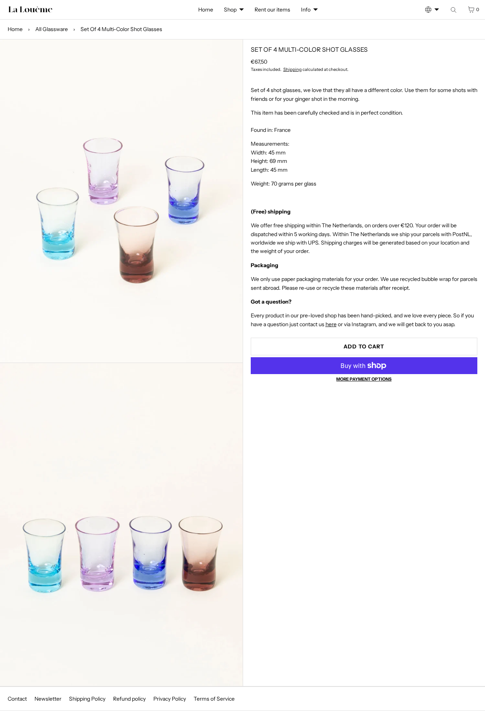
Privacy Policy (169, 698)
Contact (17, 698)
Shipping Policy (87, 698)
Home (205, 9)
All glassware (51, 29)
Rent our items (272, 9)
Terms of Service (214, 698)
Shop (230, 9)
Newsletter (48, 698)
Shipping (292, 69)
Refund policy (129, 698)
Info (306, 9)
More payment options (363, 379)
